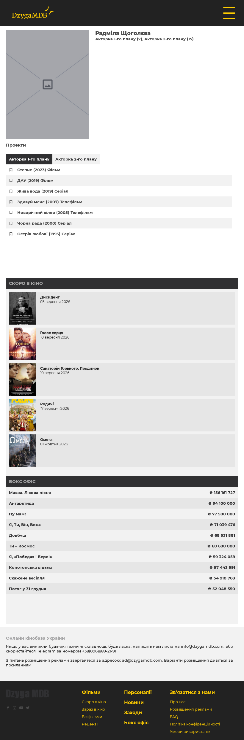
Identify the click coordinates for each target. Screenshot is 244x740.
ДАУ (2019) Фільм (35, 180)
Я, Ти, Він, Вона (25, 524)
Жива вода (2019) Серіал (42, 191)
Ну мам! (17, 514)
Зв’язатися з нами (192, 692)
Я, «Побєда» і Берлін (30, 556)
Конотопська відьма (30, 567)
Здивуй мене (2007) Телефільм (49, 201)
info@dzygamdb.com (201, 646)
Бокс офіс (22, 481)
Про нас (177, 702)
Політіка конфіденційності (195, 724)
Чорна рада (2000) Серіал (44, 223)
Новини (134, 702)
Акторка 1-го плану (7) (118, 38)
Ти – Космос (22, 546)
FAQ (174, 716)
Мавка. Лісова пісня (30, 492)
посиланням (18, 665)
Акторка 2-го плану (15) (169, 38)
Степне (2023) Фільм (38, 169)
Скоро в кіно (26, 283)
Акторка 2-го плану (76, 159)
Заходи (133, 712)
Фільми (91, 692)
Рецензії (90, 724)
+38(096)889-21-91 (99, 651)
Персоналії (138, 692)
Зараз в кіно (93, 709)
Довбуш (17, 535)
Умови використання (191, 731)
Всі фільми (92, 716)
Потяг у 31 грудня (27, 588)
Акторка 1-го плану (29, 159)
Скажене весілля (27, 578)
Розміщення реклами (191, 709)
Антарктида (21, 503)
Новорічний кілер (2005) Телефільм (55, 212)
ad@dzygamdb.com (142, 660)
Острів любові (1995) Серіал (46, 233)
